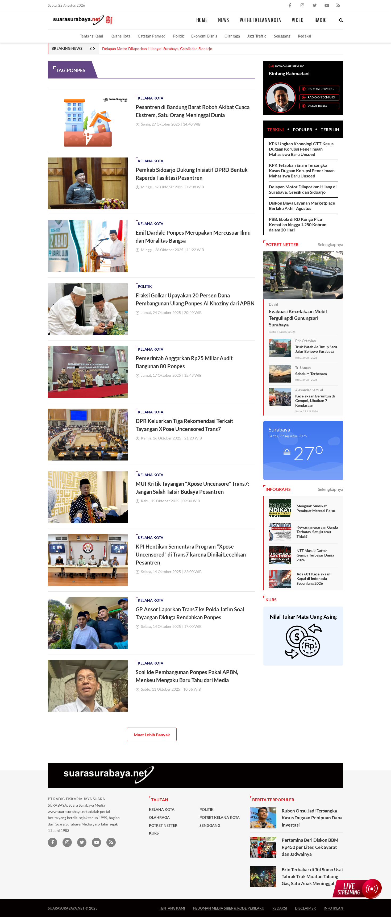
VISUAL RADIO (317, 105)
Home (202, 20)
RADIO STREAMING (321, 88)
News (223, 20)
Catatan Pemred (151, 36)
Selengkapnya (330, 244)
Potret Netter (163, 825)
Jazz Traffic (256, 36)
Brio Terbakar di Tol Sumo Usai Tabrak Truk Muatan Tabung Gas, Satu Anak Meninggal (312, 876)
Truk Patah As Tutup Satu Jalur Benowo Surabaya (316, 349)
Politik (178, 36)
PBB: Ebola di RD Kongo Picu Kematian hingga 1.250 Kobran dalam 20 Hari (297, 224)
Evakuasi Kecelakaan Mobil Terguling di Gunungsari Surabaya (298, 317)
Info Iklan (333, 908)
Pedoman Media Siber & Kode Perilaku (228, 908)
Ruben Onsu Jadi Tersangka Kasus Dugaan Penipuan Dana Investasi (312, 818)
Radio (320, 20)
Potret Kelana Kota (260, 20)
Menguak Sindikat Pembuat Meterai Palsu (316, 508)
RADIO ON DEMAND (321, 97)
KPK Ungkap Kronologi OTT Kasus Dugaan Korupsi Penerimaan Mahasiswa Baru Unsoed (301, 149)
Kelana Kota (120, 36)
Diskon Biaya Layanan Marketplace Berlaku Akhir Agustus (302, 205)
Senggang (282, 36)
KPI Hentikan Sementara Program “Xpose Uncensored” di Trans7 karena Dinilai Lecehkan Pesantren (191, 554)
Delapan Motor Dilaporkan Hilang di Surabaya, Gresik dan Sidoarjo (157, 49)
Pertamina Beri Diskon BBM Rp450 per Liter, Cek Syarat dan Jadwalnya (310, 847)
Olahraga (232, 36)
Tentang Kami (91, 36)
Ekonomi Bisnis (204, 36)
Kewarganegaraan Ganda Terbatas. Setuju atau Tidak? (317, 532)
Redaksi (304, 36)
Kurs (154, 833)
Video (298, 20)
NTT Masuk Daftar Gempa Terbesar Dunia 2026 (315, 555)
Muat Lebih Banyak (152, 734)
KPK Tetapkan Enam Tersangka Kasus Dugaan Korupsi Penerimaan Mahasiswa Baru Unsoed (302, 170)
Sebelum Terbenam (311, 373)
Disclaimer (305, 908)
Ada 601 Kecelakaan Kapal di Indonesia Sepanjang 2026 (313, 579)
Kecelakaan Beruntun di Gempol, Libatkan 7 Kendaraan (315, 401)
